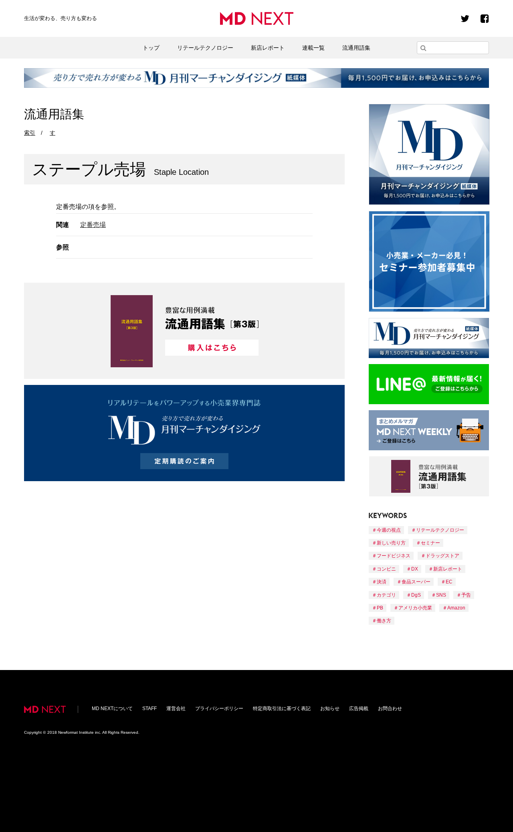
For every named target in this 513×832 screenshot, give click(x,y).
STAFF (149, 708)
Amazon (456, 608)
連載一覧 (313, 48)
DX (414, 569)
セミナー (430, 543)
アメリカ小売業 (415, 608)
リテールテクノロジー (205, 48)
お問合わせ (390, 708)
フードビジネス (393, 556)
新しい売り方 (391, 543)
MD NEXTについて (112, 708)
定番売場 (93, 224)
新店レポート (268, 48)
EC (449, 582)
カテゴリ (386, 595)
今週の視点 (389, 530)
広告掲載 (358, 708)
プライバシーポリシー (219, 708)
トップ (151, 48)
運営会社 (176, 708)
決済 (381, 582)
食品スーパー (416, 582)
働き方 (384, 620)
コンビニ (386, 569)
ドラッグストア (442, 556)
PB (380, 608)
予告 (466, 595)
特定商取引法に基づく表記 (282, 708)
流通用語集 (356, 48)
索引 (29, 133)
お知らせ (329, 708)
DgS (416, 595)
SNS (441, 595)
